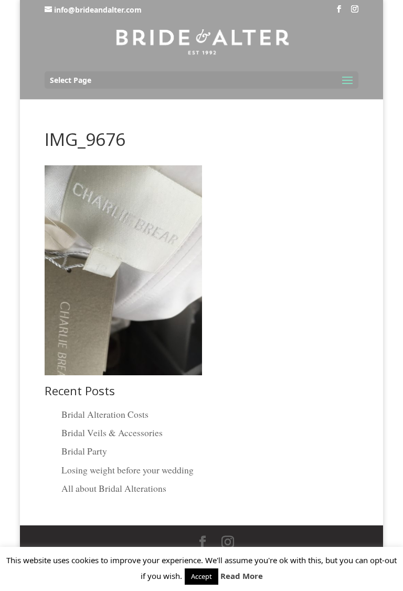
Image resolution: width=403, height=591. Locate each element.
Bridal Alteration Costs (105, 414)
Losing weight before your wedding (127, 469)
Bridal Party (84, 451)
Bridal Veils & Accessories (112, 432)
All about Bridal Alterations (113, 488)
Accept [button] (201, 576)
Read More (241, 576)
